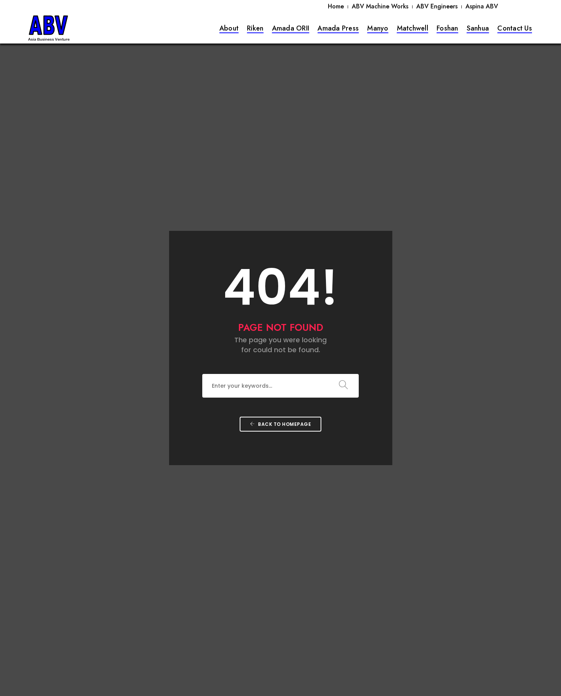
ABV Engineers (437, 6)
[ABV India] (49, 28)
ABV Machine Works (380, 6)
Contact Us (514, 28)
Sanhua (478, 28)
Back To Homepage (284, 424)
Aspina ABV (482, 6)
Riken (255, 28)
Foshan (447, 28)
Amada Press (338, 28)
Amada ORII (291, 28)
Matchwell (412, 28)
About (229, 28)
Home (336, 6)
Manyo (377, 28)
